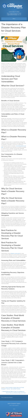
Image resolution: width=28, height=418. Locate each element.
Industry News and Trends (18, 387)
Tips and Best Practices (15, 388)
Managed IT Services (5, 388)
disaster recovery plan (15, 253)
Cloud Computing (9, 387)
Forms (19, 13)
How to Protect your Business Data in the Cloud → (16, 392)
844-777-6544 (16, 11)
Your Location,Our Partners (7, 397)
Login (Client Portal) (12, 14)
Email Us (16, 405)
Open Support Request (12, 13)
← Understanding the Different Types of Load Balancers (12, 391)
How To (19, 14)
